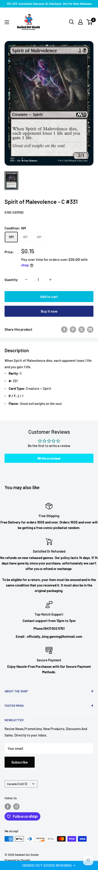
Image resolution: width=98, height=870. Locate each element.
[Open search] (71, 22)
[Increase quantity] (50, 279)
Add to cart (49, 296)
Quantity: (11, 280)
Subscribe (19, 762)
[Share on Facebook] (64, 329)
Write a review (49, 458)
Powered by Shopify (17, 860)
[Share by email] (90, 329)
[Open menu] (7, 22)
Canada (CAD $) (17, 784)
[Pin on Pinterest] (73, 329)
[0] (90, 22)
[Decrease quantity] (26, 279)
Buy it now (49, 311)
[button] (49, 865)
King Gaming (14, 212)
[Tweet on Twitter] (81, 329)
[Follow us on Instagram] (16, 806)
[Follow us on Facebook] (8, 806)
